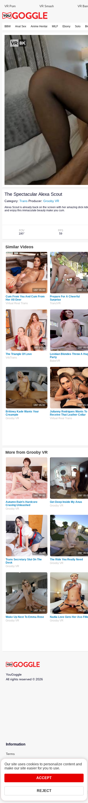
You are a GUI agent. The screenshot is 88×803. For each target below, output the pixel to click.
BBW (8, 26)
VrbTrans (11, 357)
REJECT (44, 791)
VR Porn (10, 6)
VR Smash (46, 6)
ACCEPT (44, 778)
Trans (23, 201)
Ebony (66, 26)
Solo (78, 26)
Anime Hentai (39, 26)
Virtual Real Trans (17, 303)
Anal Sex (20, 26)
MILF (55, 26)
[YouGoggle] (23, 665)
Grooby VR (51, 201)
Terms (10, 754)
